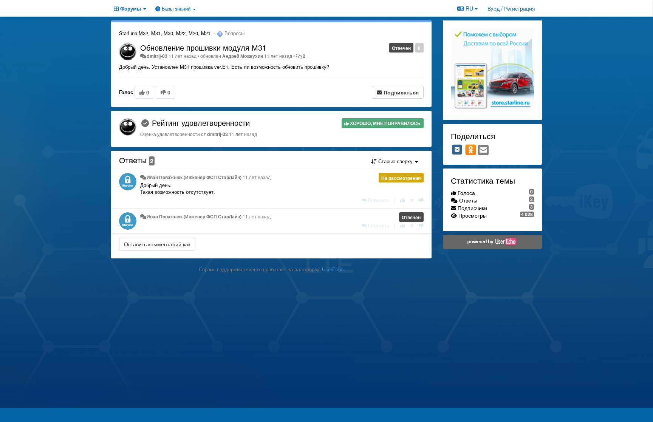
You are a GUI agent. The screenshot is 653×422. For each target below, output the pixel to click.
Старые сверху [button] (395, 161)
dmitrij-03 (157, 56)
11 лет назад (257, 177)
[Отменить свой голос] (412, 200)
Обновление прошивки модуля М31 (203, 47)
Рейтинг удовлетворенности (201, 122)
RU (469, 8)
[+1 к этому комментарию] (402, 200)
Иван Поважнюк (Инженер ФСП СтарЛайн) (194, 177)
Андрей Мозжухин (242, 56)
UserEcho (333, 269)
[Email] (483, 150)
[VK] (457, 149)
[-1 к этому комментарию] (421, 200)
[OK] (470, 149)
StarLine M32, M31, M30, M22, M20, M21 (164, 33)
